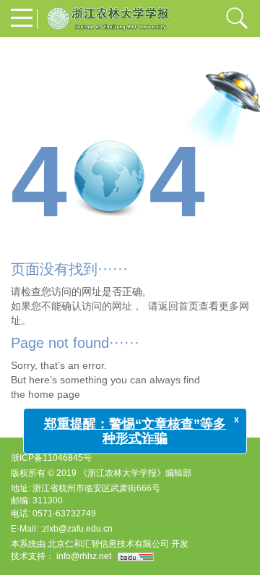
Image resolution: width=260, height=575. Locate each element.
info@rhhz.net (83, 556)
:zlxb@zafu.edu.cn (76, 529)
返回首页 (178, 306)
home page (54, 394)
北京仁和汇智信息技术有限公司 (108, 544)
